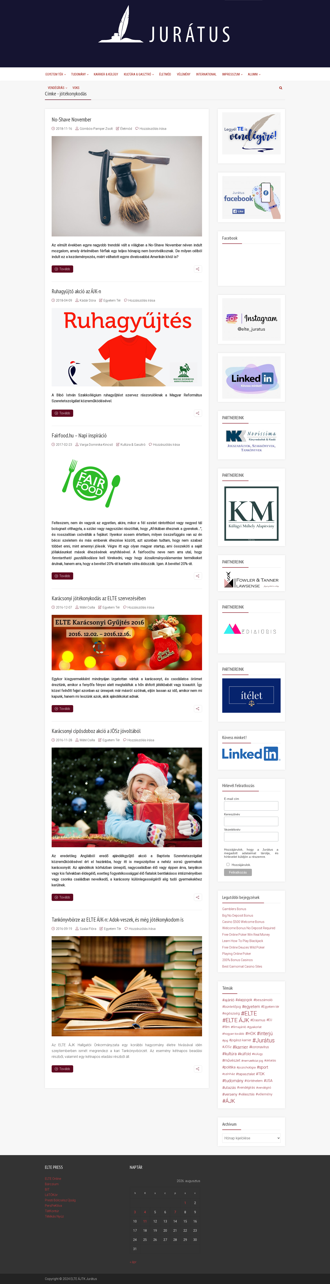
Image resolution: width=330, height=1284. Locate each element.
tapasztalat (246, 1074)
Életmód (165, 74)
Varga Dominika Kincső (96, 444)
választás (247, 1094)
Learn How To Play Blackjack (242, 941)
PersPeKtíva (53, 1205)
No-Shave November (71, 119)
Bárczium (52, 1184)
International (206, 74)
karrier (241, 1047)
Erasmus (258, 1020)
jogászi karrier (241, 1040)
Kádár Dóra (88, 300)
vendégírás (247, 1087)
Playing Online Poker (236, 953)
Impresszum (231, 74)
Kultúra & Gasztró (137, 74)
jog (226, 1040)
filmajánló (239, 1027)
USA (269, 1081)
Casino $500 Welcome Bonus (243, 922)
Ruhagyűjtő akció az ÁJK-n (76, 291)
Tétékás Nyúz (54, 1216)
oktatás (271, 1060)
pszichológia (247, 1067)
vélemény (265, 1094)
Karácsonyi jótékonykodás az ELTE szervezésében (99, 598)
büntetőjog (232, 1007)
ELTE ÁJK (237, 1020)
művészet (232, 1060)
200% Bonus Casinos (237, 960)
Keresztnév (232, 814)
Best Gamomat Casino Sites (242, 966)
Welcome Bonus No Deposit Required (248, 928)
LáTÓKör (51, 1195)
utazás (230, 1087)
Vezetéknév (232, 829)
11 (145, 1221)
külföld (245, 1054)
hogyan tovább (234, 1033)
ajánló (229, 1000)
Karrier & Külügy (106, 74)
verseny (230, 1094)
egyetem (252, 1006)
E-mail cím (231, 799)
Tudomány (78, 74)
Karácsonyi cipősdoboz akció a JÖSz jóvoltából (96, 731)
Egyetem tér (271, 1006)
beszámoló (264, 1000)
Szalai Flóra (88, 929)
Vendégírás (56, 88)
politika (229, 1067)
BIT (47, 1189)
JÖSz (227, 1047)
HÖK (252, 1033)
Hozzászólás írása (153, 128)
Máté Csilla (87, 607)
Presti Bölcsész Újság (60, 1200)
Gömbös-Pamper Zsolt (96, 128)
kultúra (231, 1053)
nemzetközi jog (253, 1060)
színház (229, 1074)
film (227, 1027)
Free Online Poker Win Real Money (246, 934)
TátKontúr (52, 1211)
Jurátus (265, 1040)
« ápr (133, 1262)
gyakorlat (255, 1027)
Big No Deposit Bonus (237, 915)
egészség (232, 1013)
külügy (258, 1054)
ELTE (250, 1013)
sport (263, 1067)
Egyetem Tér (54, 74)
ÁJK (230, 1101)
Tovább (64, 269)
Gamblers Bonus (234, 909)
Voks (76, 88)
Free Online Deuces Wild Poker (243, 947)
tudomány (234, 1080)
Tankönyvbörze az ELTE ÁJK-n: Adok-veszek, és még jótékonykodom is (118, 919)
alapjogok (245, 1000)
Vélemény (183, 74)
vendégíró (264, 1087)
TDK (261, 1074)
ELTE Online (53, 1178)
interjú (266, 1033)
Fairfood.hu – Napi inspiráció (79, 435)
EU (270, 1020)
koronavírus (260, 1047)
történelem (254, 1081)
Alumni (253, 74)
